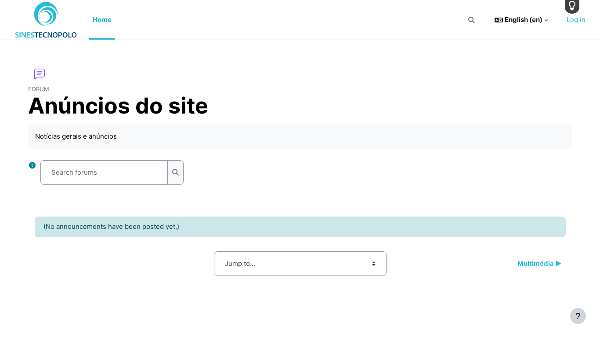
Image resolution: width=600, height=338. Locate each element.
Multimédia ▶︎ (539, 263)
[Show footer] (578, 316)
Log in (576, 19)
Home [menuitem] (102, 19)
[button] (471, 20)
